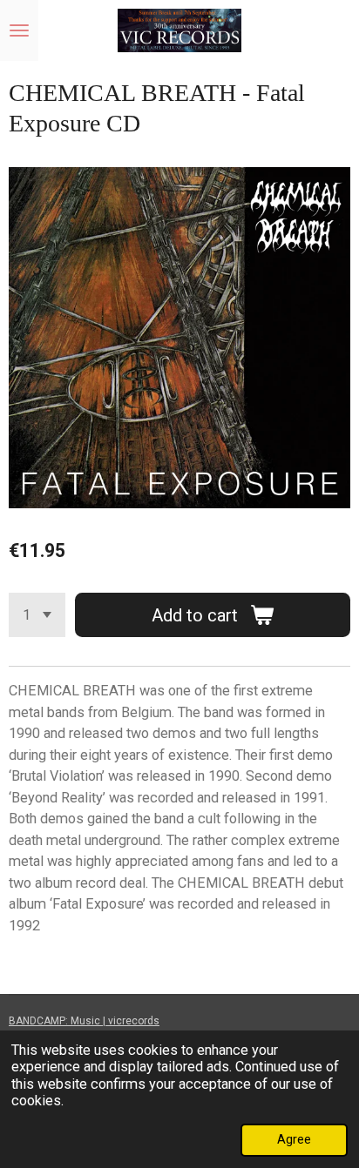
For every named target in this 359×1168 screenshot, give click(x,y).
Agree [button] (294, 1139)
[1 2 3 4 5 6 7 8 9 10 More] (37, 615)
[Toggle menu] (19, 30)
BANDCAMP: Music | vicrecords (84, 1021)
